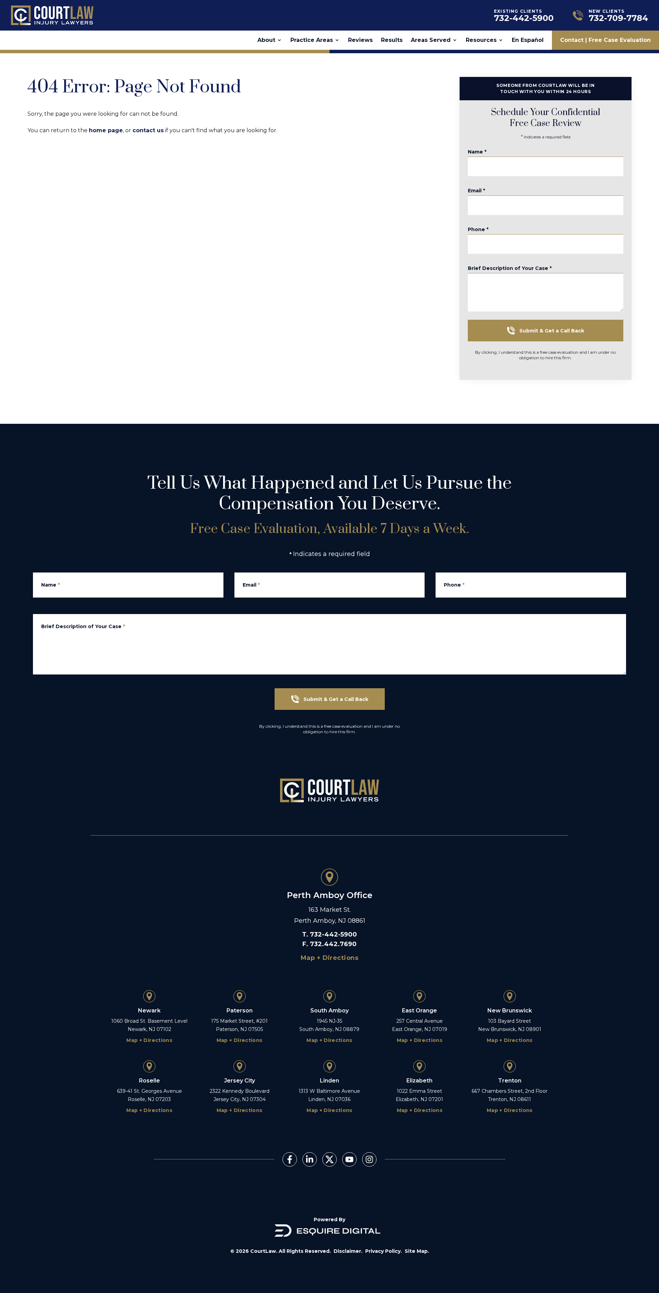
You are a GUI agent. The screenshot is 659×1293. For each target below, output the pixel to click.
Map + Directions (329, 958)
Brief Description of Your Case (510, 268)
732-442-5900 (333, 934)
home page (106, 130)
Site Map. (417, 1251)
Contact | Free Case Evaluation (605, 40)
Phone (478, 229)
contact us (148, 130)
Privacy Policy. (383, 1251)
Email (476, 191)
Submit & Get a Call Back (551, 331)
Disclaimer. (348, 1251)
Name (477, 152)
